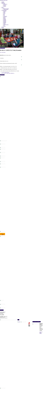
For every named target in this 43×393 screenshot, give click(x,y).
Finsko (4, 12)
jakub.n (4, 52)
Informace (3, 2)
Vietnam (4, 26)
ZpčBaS (40, 333)
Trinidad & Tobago (5, 24)
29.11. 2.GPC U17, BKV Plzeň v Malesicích (8, 73)
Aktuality (3, 1)
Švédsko (4, 23)
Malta (4, 17)
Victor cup (4, 5)
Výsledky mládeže (5, 9)
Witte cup (4, 6)
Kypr (4, 15)
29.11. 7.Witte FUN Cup (5, 72)
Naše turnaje (3, 3)
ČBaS (40, 332)
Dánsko (4, 11)
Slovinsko (4, 21)
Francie (4, 13)
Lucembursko (5, 16)
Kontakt (3, 27)
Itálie (4, 14)
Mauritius (4, 18)
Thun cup (4, 4)
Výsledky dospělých (6, 8)
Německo (4, 19)
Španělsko (4, 22)
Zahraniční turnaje (4, 10)
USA (4, 25)
